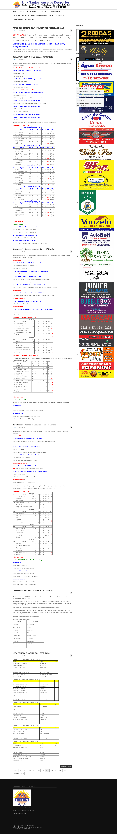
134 (56, 770)
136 (65, 770)
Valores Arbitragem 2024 (39, 15)
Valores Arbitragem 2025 (57, 15)
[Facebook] (16, 816)
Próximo (16, 773)
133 (52, 770)
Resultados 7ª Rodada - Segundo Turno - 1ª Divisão (33, 249)
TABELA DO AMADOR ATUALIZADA (86, 88)
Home (14, 11)
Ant (21, 770)
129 (34, 770)
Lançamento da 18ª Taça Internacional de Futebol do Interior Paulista (90, 104)
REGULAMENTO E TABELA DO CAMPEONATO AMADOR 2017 (88, 99)
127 (25, 770)
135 (60, 770)
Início (15, 770)
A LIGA (20, 11)
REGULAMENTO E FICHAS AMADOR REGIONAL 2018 (90, 96)
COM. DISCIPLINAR (31, 11)
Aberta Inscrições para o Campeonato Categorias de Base (89, 92)
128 (30, 770)
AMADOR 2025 (29, 19)
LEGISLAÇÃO (43, 11)
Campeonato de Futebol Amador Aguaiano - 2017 (33, 590)
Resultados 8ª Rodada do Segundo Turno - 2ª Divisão (34, 425)
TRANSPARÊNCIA (55, 11)
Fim (22, 773)
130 (38, 770)
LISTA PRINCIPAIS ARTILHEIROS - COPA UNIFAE (32, 653)
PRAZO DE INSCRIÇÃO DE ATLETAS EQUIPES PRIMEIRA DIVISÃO (38, 28)
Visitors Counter (90, 79)
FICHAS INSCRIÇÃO (18, 19)
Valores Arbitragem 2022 (21, 15)
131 (43, 770)
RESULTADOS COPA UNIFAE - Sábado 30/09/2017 (33, 57)
